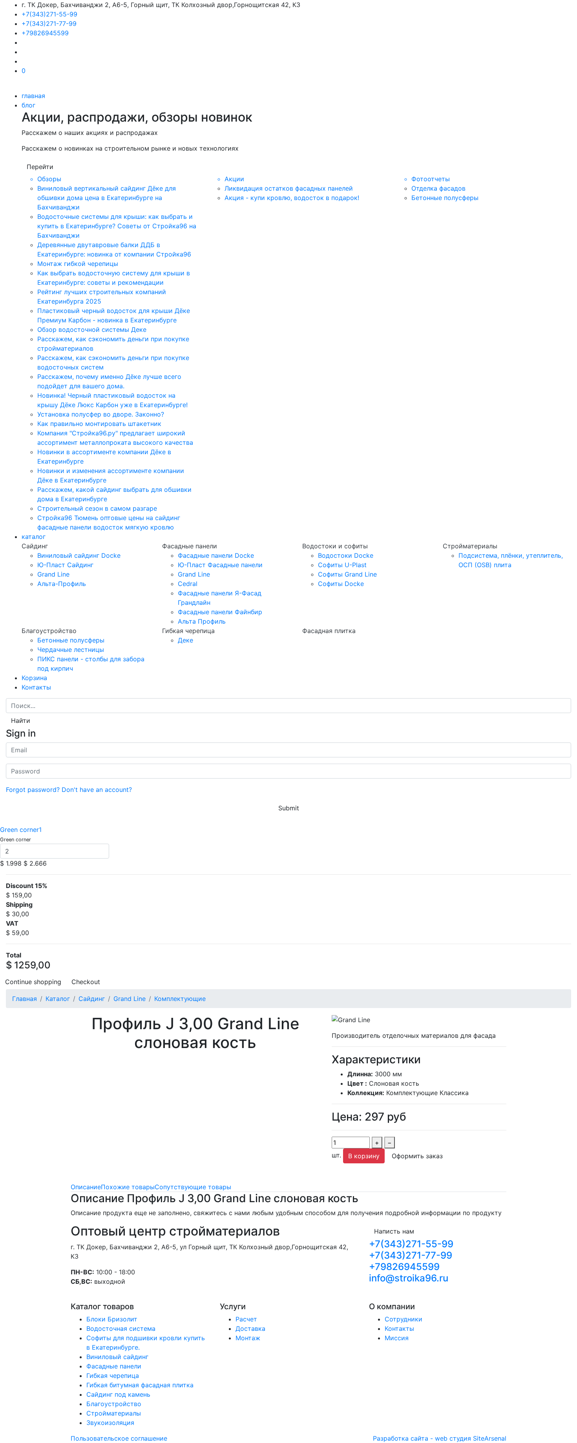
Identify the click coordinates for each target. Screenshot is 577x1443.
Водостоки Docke (345, 555)
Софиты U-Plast (342, 565)
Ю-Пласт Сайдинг (65, 565)
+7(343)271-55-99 (49, 14)
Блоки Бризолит (111, 1319)
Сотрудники (403, 1319)
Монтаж (248, 1338)
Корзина (34, 678)
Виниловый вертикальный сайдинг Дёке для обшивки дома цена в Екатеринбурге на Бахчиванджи (106, 197)
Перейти (40, 167)
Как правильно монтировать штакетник (99, 424)
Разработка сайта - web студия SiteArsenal (439, 1438)
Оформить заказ (417, 1156)
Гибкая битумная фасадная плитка (140, 1385)
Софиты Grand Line (347, 574)
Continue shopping (33, 982)
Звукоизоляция (110, 1423)
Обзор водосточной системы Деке (91, 329)
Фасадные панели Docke (216, 555)
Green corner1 (21, 829)
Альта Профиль (202, 621)
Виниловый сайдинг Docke (79, 555)
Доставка (250, 1328)
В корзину (364, 1156)
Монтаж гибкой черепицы (77, 263)
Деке (185, 640)
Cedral (187, 584)
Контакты (36, 687)
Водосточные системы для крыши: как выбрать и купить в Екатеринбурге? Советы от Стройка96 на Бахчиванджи (116, 226)
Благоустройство (113, 1404)
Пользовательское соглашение (119, 1438)
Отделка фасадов (438, 188)
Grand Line (53, 574)
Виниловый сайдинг (117, 1357)
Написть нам (394, 1231)
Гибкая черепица (112, 1375)
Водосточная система (120, 1328)
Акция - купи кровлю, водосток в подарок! (292, 198)
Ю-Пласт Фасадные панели (220, 565)
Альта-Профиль (61, 584)
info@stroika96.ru (408, 1278)
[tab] (86, 1187)
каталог (34, 536)
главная (33, 96)
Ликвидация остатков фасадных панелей (289, 188)
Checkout (85, 982)
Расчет (246, 1319)
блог (28, 105)
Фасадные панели (113, 1366)
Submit (288, 808)
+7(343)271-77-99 (49, 23)
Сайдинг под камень (118, 1394)
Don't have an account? (97, 789)
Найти (20, 720)
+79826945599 (45, 33)
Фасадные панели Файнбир (220, 612)
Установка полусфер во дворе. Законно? (100, 414)
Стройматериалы (113, 1413)
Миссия (397, 1338)
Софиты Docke (341, 584)
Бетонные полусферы (444, 198)
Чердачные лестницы (70, 649)
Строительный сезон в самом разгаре (97, 508)
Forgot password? (33, 789)
